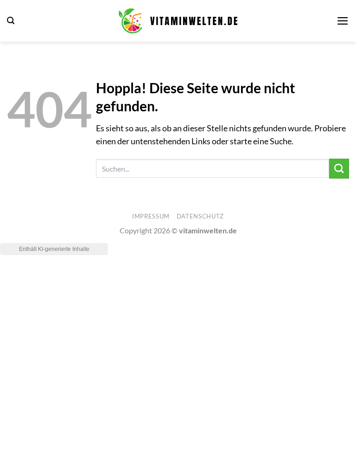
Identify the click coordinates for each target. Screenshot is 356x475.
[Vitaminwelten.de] (178, 21)
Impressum (151, 216)
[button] (10, 21)
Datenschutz (200, 216)
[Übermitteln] (339, 169)
